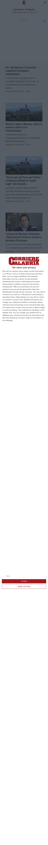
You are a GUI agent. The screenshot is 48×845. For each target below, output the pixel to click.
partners (15, 271)
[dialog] (24, 549)
